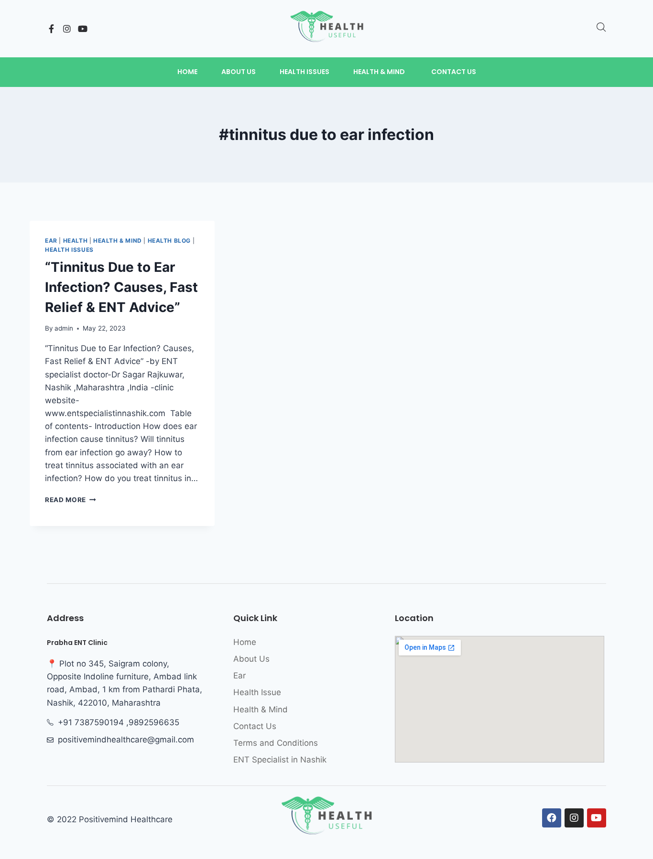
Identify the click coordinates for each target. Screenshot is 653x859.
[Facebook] (551, 817)
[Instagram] (67, 28)
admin (63, 328)
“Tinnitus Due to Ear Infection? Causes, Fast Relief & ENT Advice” (121, 287)
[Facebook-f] (51, 28)
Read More (70, 500)
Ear (51, 240)
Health (75, 240)
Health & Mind (117, 240)
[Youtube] (82, 28)
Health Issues (69, 249)
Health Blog (169, 240)
